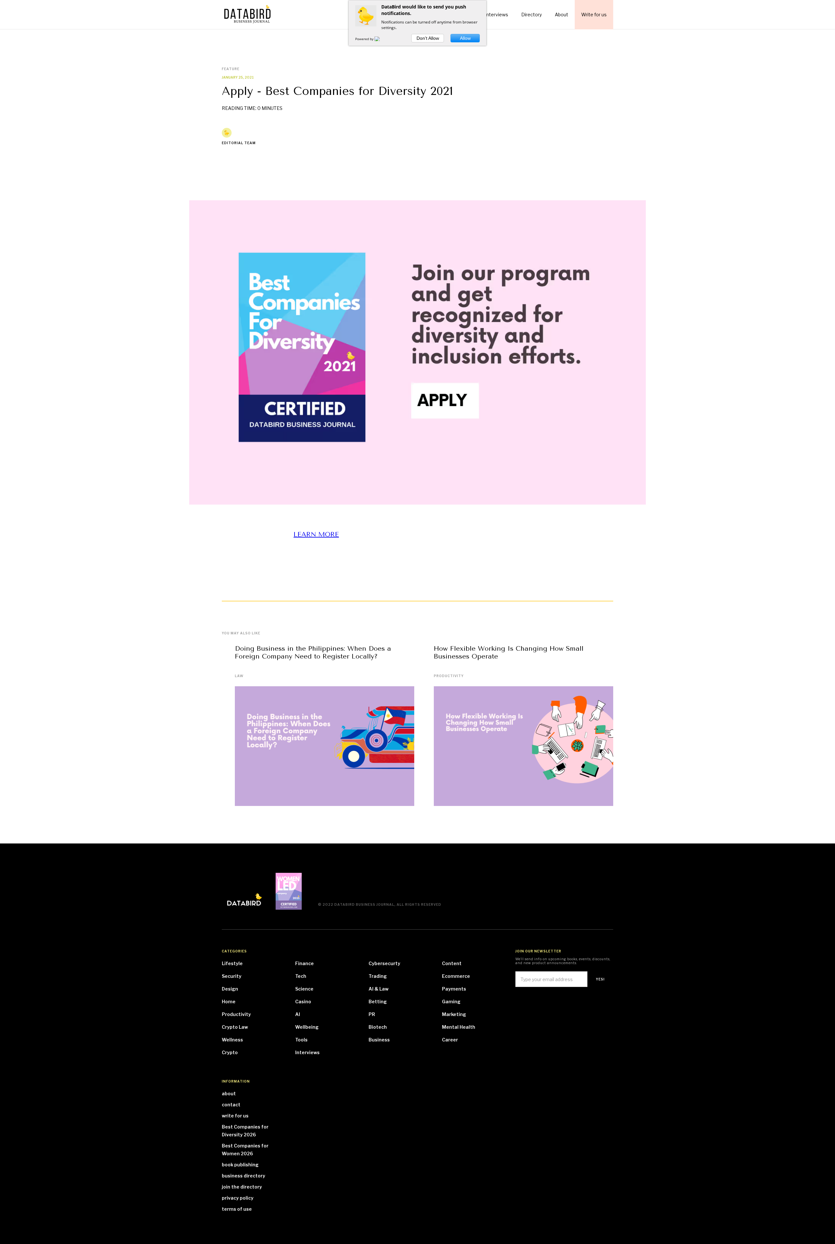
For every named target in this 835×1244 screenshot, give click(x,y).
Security (231, 976)
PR (372, 1014)
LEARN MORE (316, 534)
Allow (465, 38)
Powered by (364, 39)
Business (379, 1039)
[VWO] (380, 39)
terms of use (237, 1209)
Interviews (307, 1052)
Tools (301, 1039)
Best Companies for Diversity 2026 (245, 1130)
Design (230, 989)
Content (452, 963)
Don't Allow (428, 38)
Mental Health (458, 1027)
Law (239, 676)
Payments (454, 989)
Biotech (378, 1027)
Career (450, 1039)
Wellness (232, 1039)
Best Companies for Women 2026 (245, 1149)
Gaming (451, 1001)
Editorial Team (239, 143)
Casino (303, 1001)
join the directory (242, 1187)
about (229, 1093)
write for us (235, 1115)
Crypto (230, 1052)
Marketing (454, 1014)
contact (231, 1104)
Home (228, 1001)
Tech (300, 976)
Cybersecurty (384, 963)
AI (297, 1014)
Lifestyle (232, 963)
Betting (378, 1001)
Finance (304, 963)
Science (304, 989)
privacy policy (237, 1198)
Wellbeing (307, 1027)
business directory (243, 1175)
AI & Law (378, 989)
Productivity (449, 676)
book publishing (240, 1164)
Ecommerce (456, 976)
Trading (378, 976)
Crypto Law (235, 1027)
